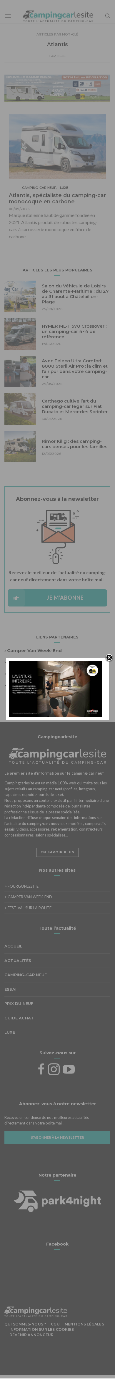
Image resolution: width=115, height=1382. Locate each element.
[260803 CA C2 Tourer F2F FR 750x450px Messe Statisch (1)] (55, 688)
